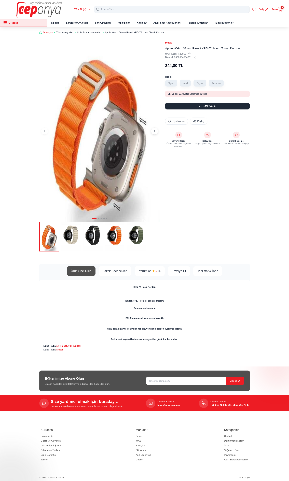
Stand (227, 445)
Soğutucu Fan (231, 450)
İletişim (44, 459)
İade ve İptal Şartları (51, 445)
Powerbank (230, 455)
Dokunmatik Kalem (234, 440)
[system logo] (39, 9)
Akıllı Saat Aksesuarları (68, 345)
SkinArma (141, 450)
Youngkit (140, 445)
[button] (94, 218)
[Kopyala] (189, 53)
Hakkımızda (47, 436)
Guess (139, 459)
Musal (168, 42)
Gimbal (228, 436)
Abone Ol (235, 380)
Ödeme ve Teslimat (51, 450)
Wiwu (138, 440)
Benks (139, 436)
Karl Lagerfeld (143, 455)
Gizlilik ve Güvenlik (51, 440)
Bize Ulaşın (244, 477)
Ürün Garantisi (48, 455)
